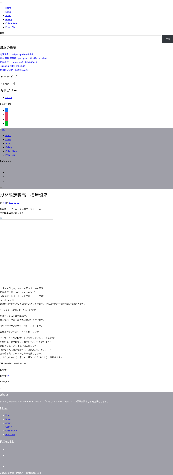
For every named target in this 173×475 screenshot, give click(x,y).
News (8, 12)
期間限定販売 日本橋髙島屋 (14, 70)
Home (8, 8)
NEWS (8, 97)
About (8, 15)
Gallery (8, 19)
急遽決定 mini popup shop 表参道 (17, 54)
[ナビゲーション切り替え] (1, 2)
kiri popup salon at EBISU (12, 66)
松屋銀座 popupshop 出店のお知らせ (18, 62)
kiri (4, 203)
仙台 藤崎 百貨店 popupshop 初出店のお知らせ (23, 58)
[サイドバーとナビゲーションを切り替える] (1, 187)
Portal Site (10, 27)
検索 (2, 33)
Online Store (11, 23)
